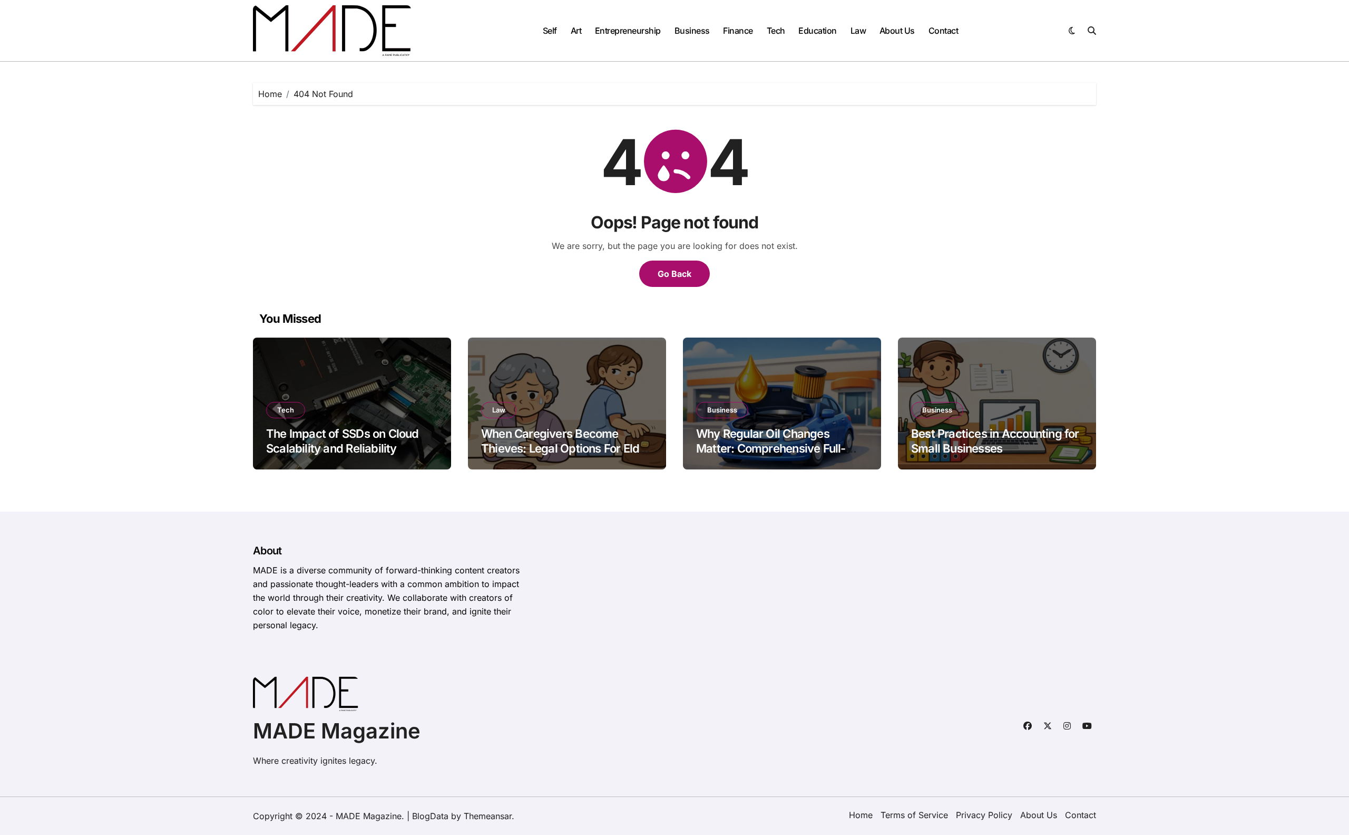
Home (861, 815)
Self (550, 30)
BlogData (430, 816)
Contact (943, 30)
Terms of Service (914, 815)
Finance (738, 30)
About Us (897, 30)
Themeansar (488, 816)
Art (576, 30)
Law (858, 30)
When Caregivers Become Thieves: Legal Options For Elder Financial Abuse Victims (565, 449)
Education (817, 30)
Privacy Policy (984, 815)
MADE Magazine (337, 731)
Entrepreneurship (628, 30)
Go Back (674, 273)
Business (692, 30)
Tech (776, 30)
